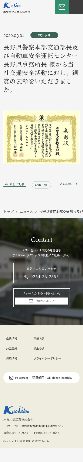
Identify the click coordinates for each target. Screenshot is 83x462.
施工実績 (11, 348)
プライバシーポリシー (47, 358)
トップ (8, 211)
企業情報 (11, 338)
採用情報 (11, 358)
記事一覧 (41, 185)
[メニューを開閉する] (76, 7)
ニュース (26, 211)
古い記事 (66, 184)
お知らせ (44, 35)
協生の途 (38, 348)
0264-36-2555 (18, 433)
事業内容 (38, 338)
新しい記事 (17, 184)
